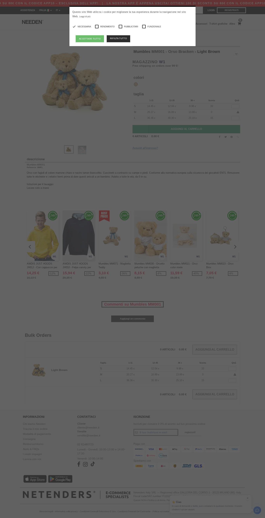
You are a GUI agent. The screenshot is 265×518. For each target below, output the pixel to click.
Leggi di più (85, 16)
